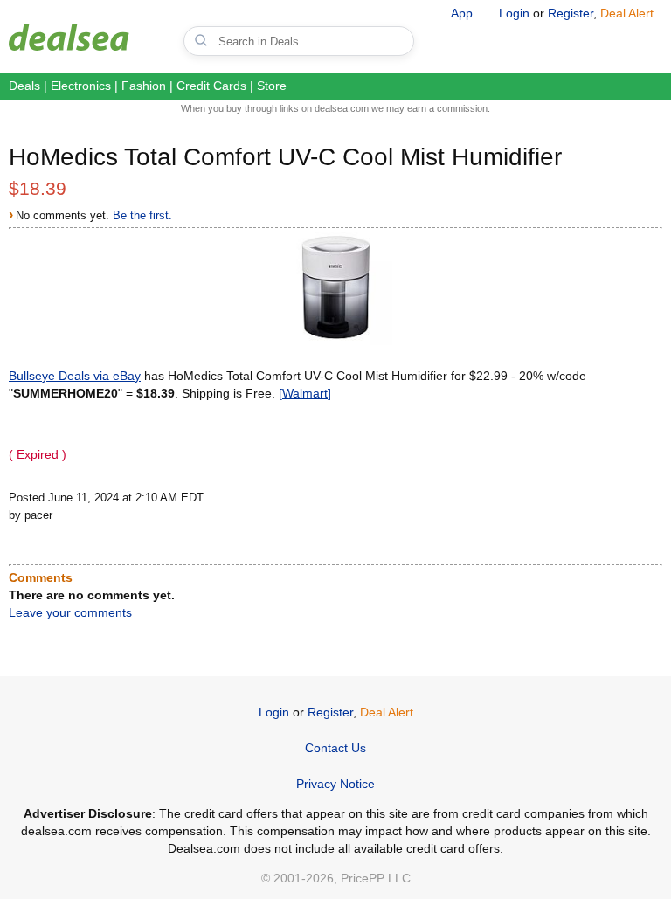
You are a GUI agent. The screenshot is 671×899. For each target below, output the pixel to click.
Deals (24, 86)
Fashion (143, 86)
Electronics (81, 86)
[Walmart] (305, 393)
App (462, 13)
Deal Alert (627, 13)
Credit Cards (211, 86)
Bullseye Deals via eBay (75, 376)
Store (272, 86)
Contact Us (335, 748)
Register (570, 13)
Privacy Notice (335, 784)
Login (514, 13)
